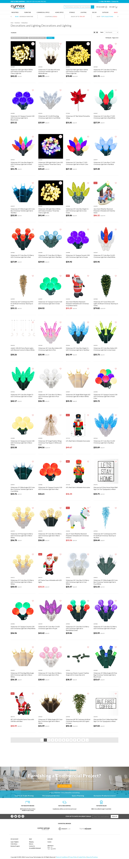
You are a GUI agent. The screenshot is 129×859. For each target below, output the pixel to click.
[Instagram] (22, 816)
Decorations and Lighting (18, 37)
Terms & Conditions (62, 857)
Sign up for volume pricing (36, 1)
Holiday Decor (24, 22)
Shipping (31, 842)
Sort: (101, 32)
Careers (49, 842)
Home (12, 22)
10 (79, 740)
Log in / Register (15, 842)
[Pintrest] (19, 816)
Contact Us (32, 846)
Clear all (50, 37)
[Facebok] (12, 816)
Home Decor (17, 22)
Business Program (15, 846)
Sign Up (114, 816)
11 (83, 740)
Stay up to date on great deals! (78, 816)
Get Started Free (64, 786)
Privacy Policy (73, 857)
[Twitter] (15, 816)
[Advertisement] (64, 751)
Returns (31, 844)
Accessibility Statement (35, 848)
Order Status (14, 844)
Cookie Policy (82, 857)
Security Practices (92, 857)
